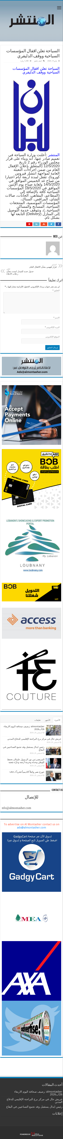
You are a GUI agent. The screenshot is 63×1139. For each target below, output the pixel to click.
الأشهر (47, 720)
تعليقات (37, 720)
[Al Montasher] (31, 20)
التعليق (56, 290)
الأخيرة (57, 720)
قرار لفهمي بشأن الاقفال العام (43, 266)
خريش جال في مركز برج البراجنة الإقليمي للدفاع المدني (34, 739)
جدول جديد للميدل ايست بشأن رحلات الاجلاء (20, 271)
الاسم (56, 318)
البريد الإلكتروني (52, 327)
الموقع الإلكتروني (52, 337)
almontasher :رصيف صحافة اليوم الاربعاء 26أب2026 (38, 1093)
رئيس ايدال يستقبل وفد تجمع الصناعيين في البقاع (34, 1106)
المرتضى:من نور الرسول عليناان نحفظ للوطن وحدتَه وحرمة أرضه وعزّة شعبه (25, 761)
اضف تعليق (38, 61)
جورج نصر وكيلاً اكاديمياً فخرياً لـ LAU (27, 772)
